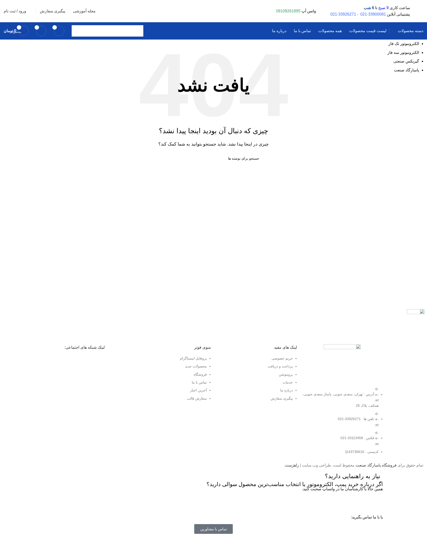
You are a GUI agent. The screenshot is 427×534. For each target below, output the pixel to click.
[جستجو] (77, 31)
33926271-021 (343, 14)
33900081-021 (373, 14)
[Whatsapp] (376, 502)
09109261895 (288, 11)
